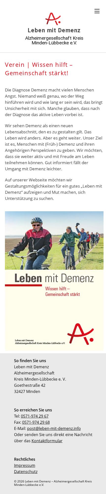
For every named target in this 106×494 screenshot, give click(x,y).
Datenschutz (25, 471)
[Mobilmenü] (97, 11)
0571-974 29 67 (35, 416)
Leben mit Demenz (54, 30)
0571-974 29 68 (36, 422)
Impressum (24, 465)
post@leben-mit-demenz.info (54, 428)
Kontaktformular (47, 440)
